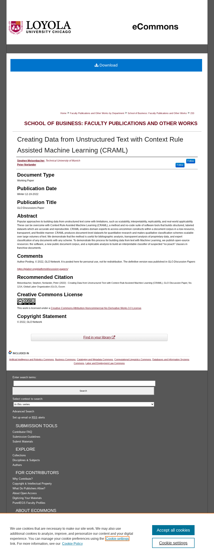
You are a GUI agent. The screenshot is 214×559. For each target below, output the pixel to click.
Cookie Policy (72, 543)
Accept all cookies (173, 530)
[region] (107, 536)
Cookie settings (117, 538)
